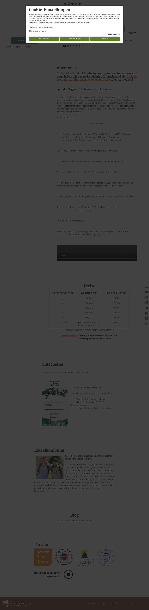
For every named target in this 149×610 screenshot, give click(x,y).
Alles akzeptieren (43, 39)
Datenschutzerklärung (45, 27)
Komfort (43, 31)
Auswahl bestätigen (74, 39)
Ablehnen (105, 39)
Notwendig (34, 31)
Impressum (33, 27)
